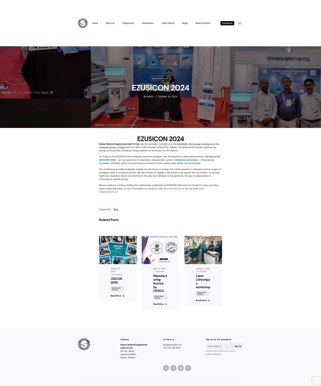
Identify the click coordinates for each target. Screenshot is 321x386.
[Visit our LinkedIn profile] (173, 368)
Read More (116, 295)
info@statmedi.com (108, 192)
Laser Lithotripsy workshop (203, 281)
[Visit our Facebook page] (166, 368)
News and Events (160, 78)
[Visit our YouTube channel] (181, 368)
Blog (116, 209)
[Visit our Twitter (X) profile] (188, 368)
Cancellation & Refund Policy (214, 351)
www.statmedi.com (172, 188)
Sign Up (238, 346)
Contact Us (227, 23)
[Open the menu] (239, 23)
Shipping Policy (217, 354)
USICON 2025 (116, 281)
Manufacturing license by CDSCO (160, 283)
